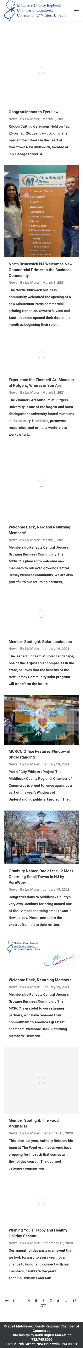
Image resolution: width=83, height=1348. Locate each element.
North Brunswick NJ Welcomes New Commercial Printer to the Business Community (40, 270)
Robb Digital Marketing (53, 1335)
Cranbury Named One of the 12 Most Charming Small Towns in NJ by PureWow (41, 877)
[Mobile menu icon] (76, 10)
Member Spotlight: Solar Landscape (40, 641)
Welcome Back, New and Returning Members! (39, 530)
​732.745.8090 (41, 1339)
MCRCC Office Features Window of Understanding (40, 754)
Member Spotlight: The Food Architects (34, 1123)
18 (74, 1301)
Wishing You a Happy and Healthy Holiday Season (38, 1233)
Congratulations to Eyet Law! (34, 112)
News (13, 119)
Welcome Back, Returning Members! (41, 980)
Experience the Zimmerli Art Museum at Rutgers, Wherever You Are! (41, 382)
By (30, 119)
